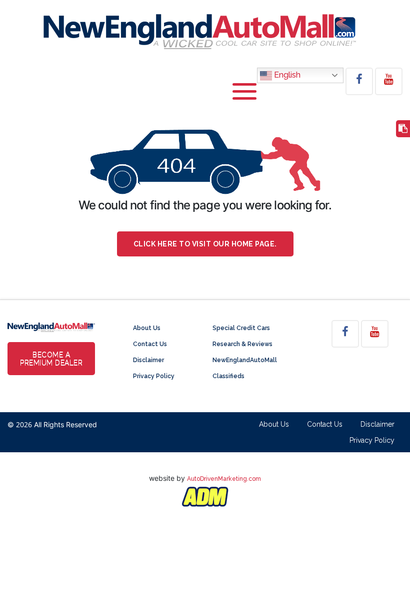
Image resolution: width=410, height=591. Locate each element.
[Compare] (403, 129)
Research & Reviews (242, 344)
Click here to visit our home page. (205, 244)
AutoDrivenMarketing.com (224, 478)
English (286, 75)
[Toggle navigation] (244, 96)
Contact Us (150, 344)
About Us (146, 328)
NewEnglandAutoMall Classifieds (244, 368)
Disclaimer (148, 360)
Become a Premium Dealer (51, 359)
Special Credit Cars (241, 328)
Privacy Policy (153, 376)
